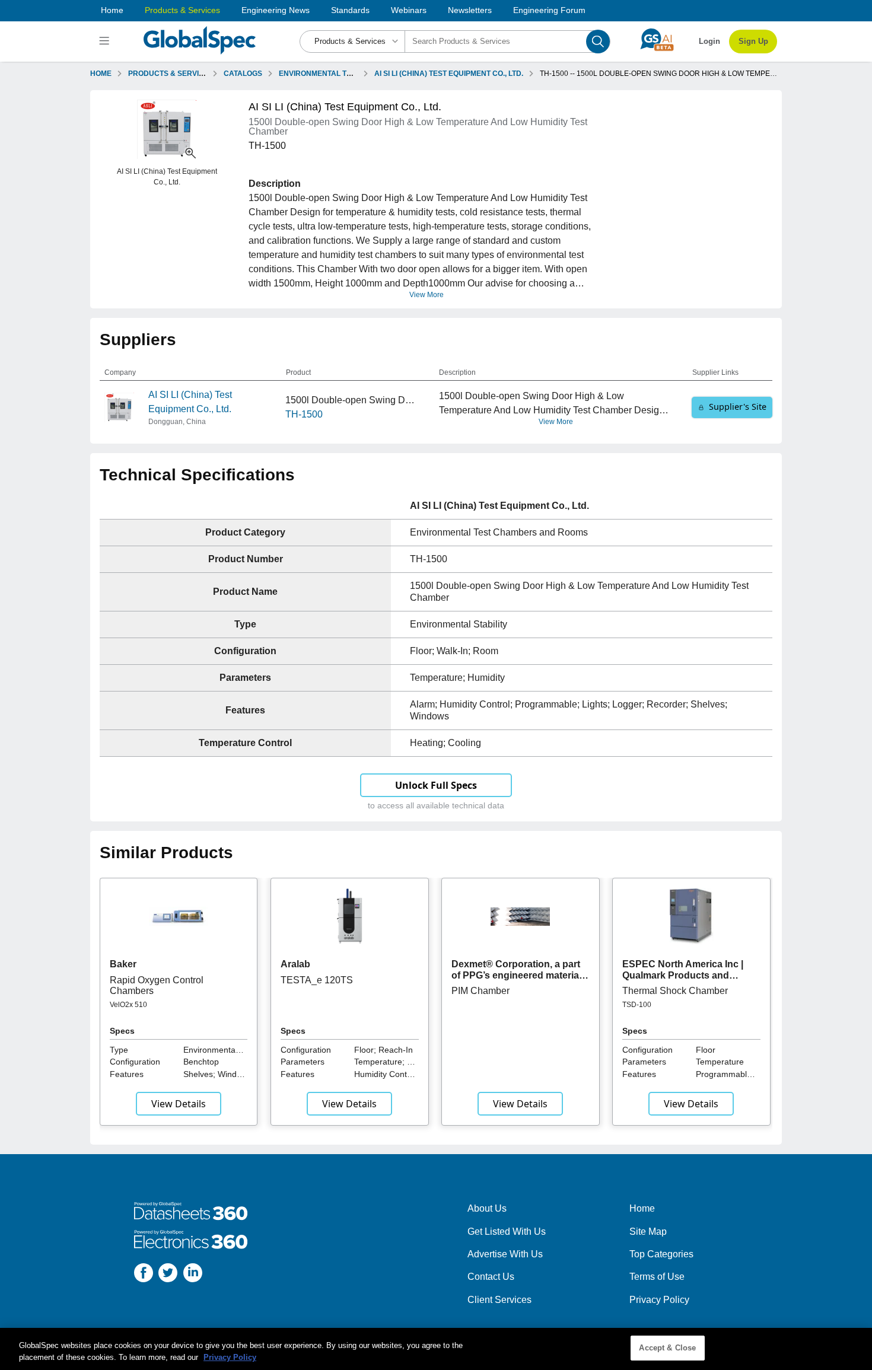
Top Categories (661, 1254)
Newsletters (470, 10)
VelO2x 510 (128, 1005)
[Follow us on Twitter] (167, 1274)
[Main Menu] (106, 41)
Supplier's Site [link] (737, 406)
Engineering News (275, 10)
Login (709, 41)
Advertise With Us (505, 1254)
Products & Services (182, 10)
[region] (436, 1349)
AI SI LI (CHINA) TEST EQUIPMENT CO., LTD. (448, 73)
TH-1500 (304, 414)
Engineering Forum (549, 10)
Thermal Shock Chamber (675, 991)
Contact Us (490, 1277)
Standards (350, 10)
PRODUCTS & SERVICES (171, 73)
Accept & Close (667, 1347)
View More (426, 295)
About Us (487, 1208)
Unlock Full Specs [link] (436, 785)
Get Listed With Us (506, 1231)
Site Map (648, 1231)
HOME (101, 73)
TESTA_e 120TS (317, 980)
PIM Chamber (480, 991)
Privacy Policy (659, 1300)
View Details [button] (178, 1103)
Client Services (499, 1300)
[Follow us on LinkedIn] (192, 1274)
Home (112, 10)
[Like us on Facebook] (143, 1274)
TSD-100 (636, 1005)
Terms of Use (657, 1277)
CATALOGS (243, 73)
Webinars (409, 10)
